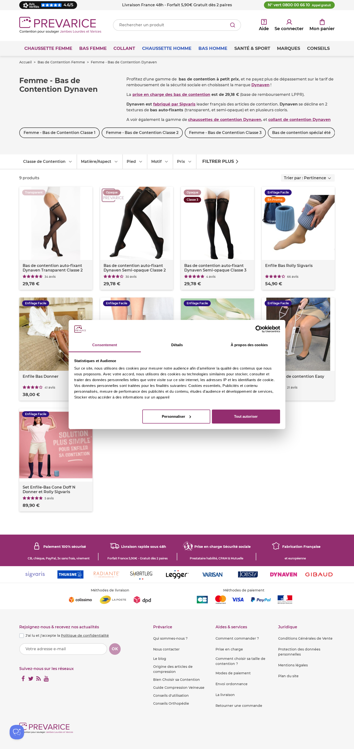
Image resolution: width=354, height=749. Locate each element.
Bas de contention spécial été (301, 132)
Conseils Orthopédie (171, 703)
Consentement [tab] (104, 345)
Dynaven (260, 85)
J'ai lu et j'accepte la (67, 635)
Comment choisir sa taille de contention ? (240, 661)
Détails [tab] (177, 345)
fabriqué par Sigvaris (174, 104)
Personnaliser (173, 416)
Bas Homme (212, 48)
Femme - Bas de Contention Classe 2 (142, 132)
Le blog (159, 658)
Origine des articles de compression (173, 669)
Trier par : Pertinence (305, 178)
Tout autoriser (246, 416)
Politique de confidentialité (85, 635)
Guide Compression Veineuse (178, 687)
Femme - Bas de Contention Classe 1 (59, 132)
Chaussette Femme (48, 48)
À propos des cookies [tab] (249, 345)
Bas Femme (93, 48)
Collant (124, 48)
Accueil (25, 62)
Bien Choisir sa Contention (176, 679)
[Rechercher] (232, 25)
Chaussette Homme (166, 48)
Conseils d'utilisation (171, 695)
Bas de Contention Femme (61, 62)
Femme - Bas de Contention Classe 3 (225, 132)
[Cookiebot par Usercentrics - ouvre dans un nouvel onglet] (259, 329)
